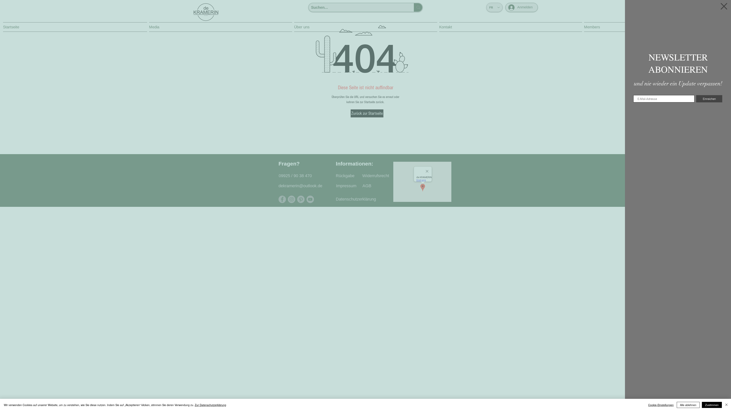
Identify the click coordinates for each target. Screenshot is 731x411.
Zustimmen (712, 405)
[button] (724, 6)
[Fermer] (726, 405)
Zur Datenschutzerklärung (210, 405)
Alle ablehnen (688, 405)
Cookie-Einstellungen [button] (661, 405)
